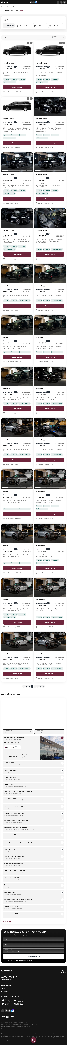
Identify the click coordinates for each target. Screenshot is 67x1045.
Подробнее (11, 756)
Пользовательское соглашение (10, 1028)
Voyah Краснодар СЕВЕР (13, 92)
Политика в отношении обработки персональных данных (19, 1024)
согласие (11, 960)
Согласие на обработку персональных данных (15, 1026)
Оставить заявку (17, 87)
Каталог (9, 7)
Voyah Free (7, 286)
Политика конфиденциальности (44, 1038)
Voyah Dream (8, 63)
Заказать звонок (32, 956)
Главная (3, 7)
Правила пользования (59, 1038)
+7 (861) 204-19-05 (11, 743)
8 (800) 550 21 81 (9, 977)
